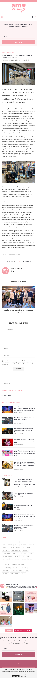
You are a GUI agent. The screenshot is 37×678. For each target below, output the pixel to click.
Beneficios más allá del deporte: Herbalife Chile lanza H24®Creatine (23, 419)
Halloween (23, 553)
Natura (30, 559)
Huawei (16, 556)
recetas (23, 562)
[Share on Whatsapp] (30, 261)
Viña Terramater (15, 573)
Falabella (25, 550)
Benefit (27, 542)
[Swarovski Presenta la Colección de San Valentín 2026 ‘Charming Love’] (7, 442)
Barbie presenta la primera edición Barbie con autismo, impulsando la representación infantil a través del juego (24, 452)
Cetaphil (16, 545)
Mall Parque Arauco (14, 254)
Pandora (12, 562)
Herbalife (31, 553)
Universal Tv (6, 570)
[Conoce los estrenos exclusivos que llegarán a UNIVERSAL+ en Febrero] (7, 431)
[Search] (35, 17)
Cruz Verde (5, 547)
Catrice (10, 545)
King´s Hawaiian (15, 559)
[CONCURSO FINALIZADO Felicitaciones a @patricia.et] (31, 609)
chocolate (23, 545)
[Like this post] (21, 261)
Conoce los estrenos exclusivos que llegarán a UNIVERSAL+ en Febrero (23, 430)
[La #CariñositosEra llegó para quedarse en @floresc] (6, 621)
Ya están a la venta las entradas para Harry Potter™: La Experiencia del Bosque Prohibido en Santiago (24, 408)
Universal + (15, 567)
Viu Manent (5, 573)
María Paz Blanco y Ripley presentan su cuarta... (18, 311)
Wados (23, 573)
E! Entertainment (16, 550)
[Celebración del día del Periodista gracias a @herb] (18, 609)
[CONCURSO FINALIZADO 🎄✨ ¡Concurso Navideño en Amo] (31, 596)
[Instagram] (32, 17)
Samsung (30, 562)
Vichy (27, 570)
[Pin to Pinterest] (27, 261)
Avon (21, 542)
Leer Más (23, 676)
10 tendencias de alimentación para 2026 (23, 494)
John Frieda (6, 559)
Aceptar (15, 676)
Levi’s (4, 254)
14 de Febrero (6, 542)
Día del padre (6, 550)
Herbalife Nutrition (7, 556)
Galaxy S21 (15, 553)
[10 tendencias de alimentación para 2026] (7, 496)
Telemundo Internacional (18, 565)
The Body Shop (6, 567)
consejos (31, 545)
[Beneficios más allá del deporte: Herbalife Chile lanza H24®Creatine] (7, 420)
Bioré (4, 545)
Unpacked (14, 570)
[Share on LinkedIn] (28, 261)
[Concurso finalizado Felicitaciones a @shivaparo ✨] (6, 609)
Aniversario (15, 542)
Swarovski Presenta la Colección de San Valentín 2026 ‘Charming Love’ (24, 441)
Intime (22, 556)
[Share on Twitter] (25, 261)
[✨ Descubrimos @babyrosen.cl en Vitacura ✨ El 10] (18, 596)
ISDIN (28, 556)
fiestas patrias (6, 553)
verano (21, 570)
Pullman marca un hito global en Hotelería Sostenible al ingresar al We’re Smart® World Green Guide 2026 (24, 464)
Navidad (5, 562)
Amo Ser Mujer (13, 60)
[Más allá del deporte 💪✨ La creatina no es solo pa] (6, 596)
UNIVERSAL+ (23, 567)
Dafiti (12, 547)
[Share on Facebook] (23, 261)
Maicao (24, 559)
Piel (17, 562)
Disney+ (18, 547)
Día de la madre (26, 547)
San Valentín (6, 565)
